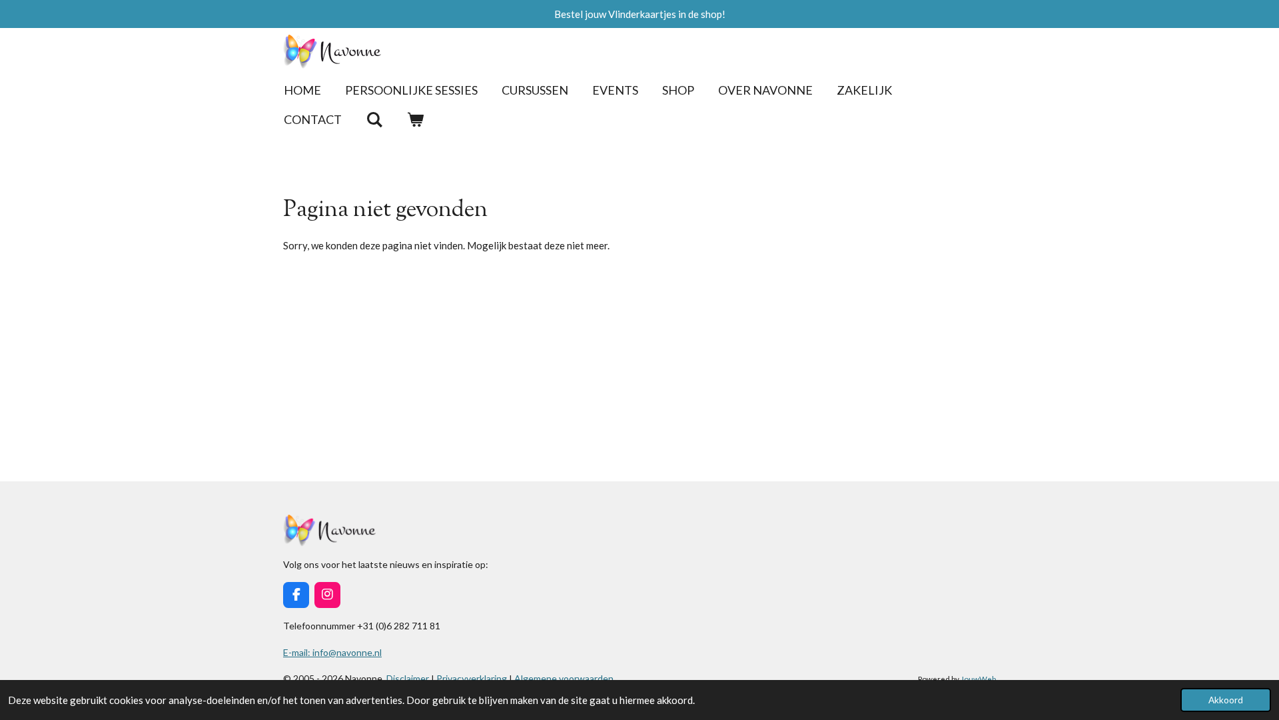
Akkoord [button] (1225, 700)
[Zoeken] (374, 120)
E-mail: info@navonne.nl (332, 652)
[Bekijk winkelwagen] (415, 120)
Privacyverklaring (471, 678)
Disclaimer (408, 678)
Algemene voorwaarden (564, 678)
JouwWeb (978, 678)
